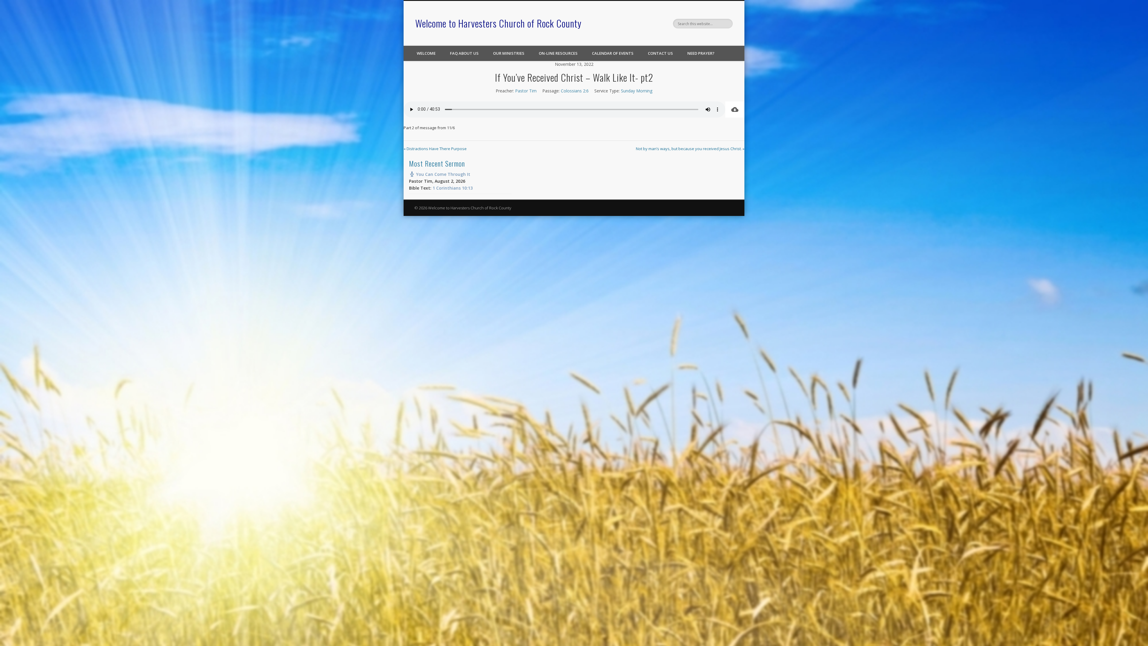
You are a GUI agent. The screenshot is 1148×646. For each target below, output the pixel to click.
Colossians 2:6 (575, 91)
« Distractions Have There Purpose (435, 148)
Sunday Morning (636, 91)
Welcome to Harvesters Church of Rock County (498, 23)
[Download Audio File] (734, 109)
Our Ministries (508, 53)
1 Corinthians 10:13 (453, 188)
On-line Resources (558, 53)
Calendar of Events (612, 53)
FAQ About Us (464, 53)
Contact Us (660, 53)
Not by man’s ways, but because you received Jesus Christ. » (690, 148)
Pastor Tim (526, 91)
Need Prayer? (701, 53)
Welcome (426, 53)
